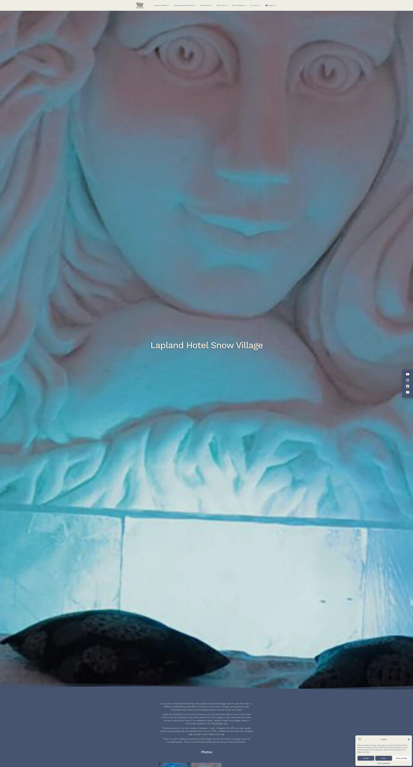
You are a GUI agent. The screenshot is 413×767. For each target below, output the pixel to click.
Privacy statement (383, 763)
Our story (254, 5)
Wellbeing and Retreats (184, 5)
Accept (366, 758)
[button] (409, 739)
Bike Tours (221, 5)
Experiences (205, 5)
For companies (238, 5)
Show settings (401, 758)
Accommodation (161, 5)
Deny (384, 758)
